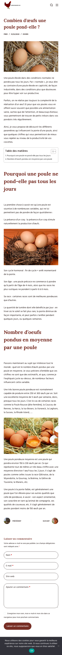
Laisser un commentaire (18, 626)
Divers (25, 34)
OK (31, 651)
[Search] (51, 5)
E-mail (9, 565)
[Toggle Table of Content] (52, 151)
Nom (9, 555)
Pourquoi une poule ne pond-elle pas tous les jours (29, 155)
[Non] (58, 645)
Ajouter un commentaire (18, 587)
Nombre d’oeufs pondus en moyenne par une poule (29, 159)
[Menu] (57, 5)
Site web (10, 576)
